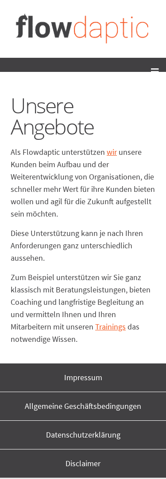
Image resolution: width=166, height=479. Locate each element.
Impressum (83, 377)
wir (112, 152)
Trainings (110, 327)
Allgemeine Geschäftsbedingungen (83, 406)
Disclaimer (83, 463)
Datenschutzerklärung (83, 435)
